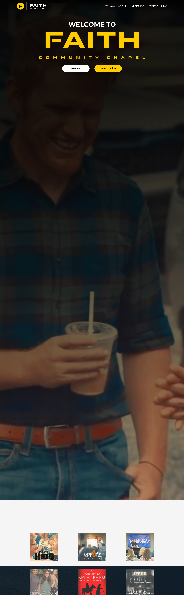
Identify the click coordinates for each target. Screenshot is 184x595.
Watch (153, 6)
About (122, 6)
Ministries (137, 6)
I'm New (76, 68)
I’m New (110, 6)
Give (164, 6)
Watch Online (108, 68)
